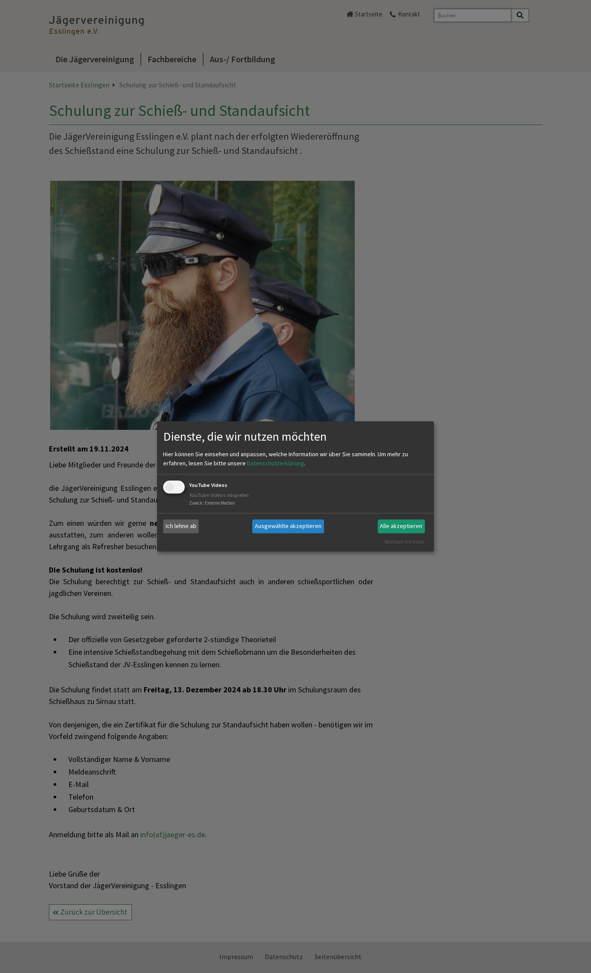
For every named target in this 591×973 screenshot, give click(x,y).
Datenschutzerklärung (275, 463)
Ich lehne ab (181, 526)
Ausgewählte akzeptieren (288, 526)
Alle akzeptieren (401, 526)
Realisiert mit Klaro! (404, 542)
